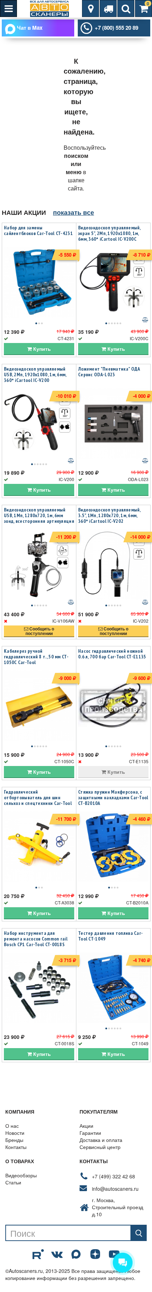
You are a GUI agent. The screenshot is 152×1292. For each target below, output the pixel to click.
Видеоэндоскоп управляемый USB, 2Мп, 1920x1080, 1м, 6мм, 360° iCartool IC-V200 (35, 374)
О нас (12, 1125)
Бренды (14, 1139)
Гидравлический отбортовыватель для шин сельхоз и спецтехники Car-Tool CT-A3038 (38, 800)
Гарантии (90, 1132)
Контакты (16, 1146)
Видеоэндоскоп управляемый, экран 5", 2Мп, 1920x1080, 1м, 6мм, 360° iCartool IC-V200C (109, 233)
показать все (73, 212)
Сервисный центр (100, 1146)
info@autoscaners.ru (115, 1188)
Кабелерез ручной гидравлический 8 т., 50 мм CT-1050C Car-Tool (36, 656)
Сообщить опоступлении (39, 630)
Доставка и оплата (101, 1139)
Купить (41, 348)
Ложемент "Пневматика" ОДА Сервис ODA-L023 (109, 372)
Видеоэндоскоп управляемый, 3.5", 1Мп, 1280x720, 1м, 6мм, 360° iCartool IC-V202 (109, 515)
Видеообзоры (21, 1175)
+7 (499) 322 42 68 (113, 1176)
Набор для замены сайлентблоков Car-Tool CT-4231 (38, 230)
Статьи (13, 1182)
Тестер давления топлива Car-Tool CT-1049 (110, 936)
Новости (14, 1132)
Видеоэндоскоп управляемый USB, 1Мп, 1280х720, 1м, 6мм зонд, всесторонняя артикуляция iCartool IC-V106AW (39, 518)
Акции (86, 1125)
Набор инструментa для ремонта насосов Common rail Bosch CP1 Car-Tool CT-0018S (36, 939)
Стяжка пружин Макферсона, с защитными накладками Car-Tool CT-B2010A (113, 797)
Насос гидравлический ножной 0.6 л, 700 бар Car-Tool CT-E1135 (112, 654)
